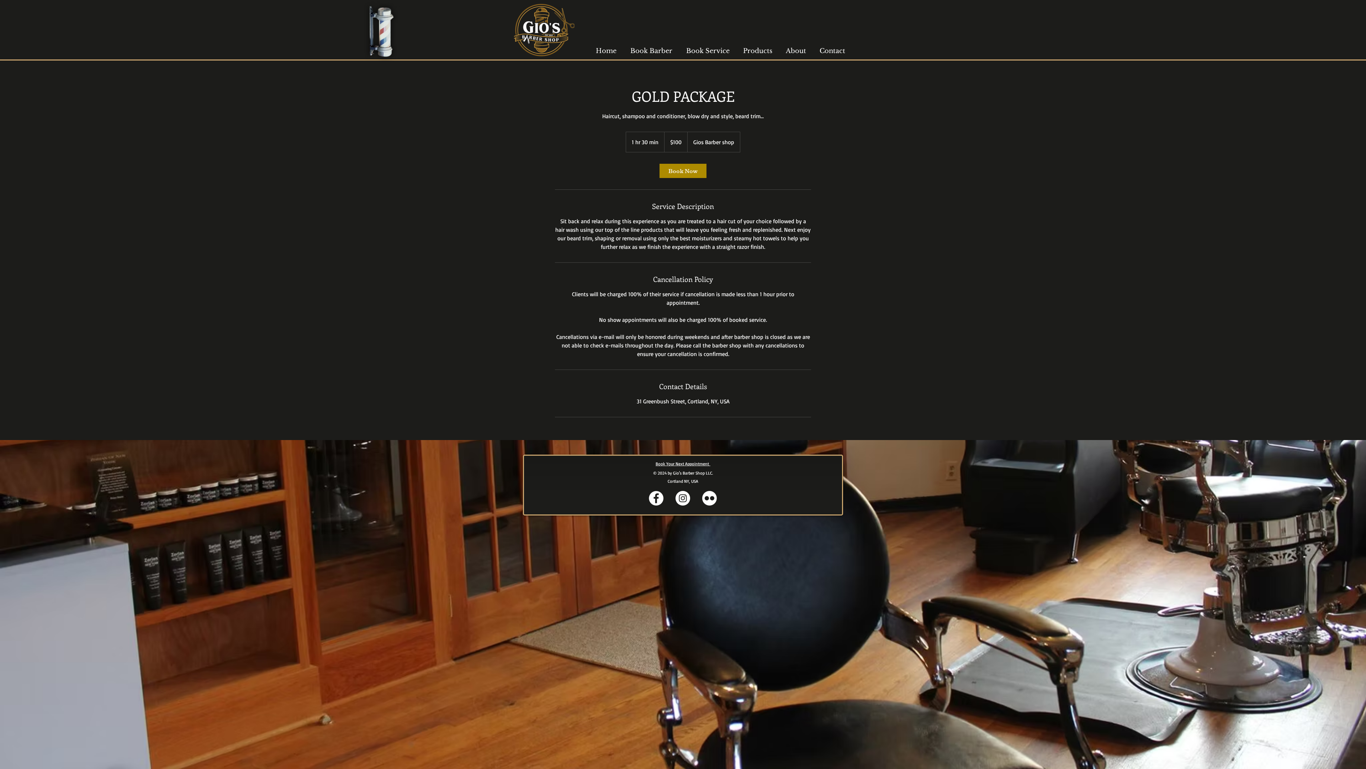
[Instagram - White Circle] (683, 498)
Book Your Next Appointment (683, 463)
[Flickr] (709, 498)
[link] (683, 171)
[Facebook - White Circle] (656, 498)
